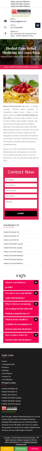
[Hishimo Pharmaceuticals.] (21, 13)
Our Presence (7, 373)
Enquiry (35, 449)
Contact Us (6, 377)
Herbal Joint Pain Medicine (20, 2)
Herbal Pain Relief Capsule (13, 244)
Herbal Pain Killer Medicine (13, 260)
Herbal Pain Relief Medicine (20, 6)
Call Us (7, 449)
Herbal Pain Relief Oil (11, 232)
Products (5, 367)
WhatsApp (22, 449)
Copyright (7, 438)
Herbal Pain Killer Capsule (20, 4)
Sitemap (5, 370)
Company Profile (8, 364)
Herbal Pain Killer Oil (11, 236)
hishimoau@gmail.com (18, 21)
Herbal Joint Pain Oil (11, 240)
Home (6, 67)
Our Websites (7, 380)
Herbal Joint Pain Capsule (13, 252)
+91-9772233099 (16, 28)
